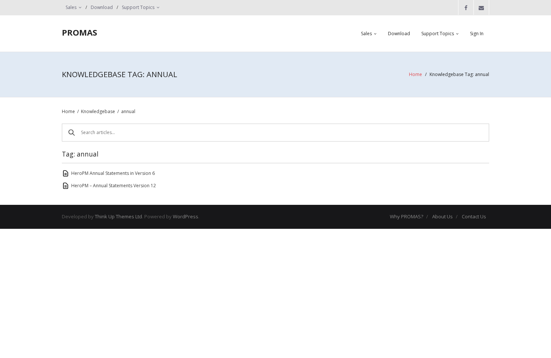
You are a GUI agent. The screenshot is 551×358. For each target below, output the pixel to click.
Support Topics (138, 7)
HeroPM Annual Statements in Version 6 (113, 173)
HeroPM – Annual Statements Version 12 (113, 185)
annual (128, 111)
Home (415, 74)
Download (102, 7)
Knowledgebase (98, 111)
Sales (71, 7)
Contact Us (474, 216)
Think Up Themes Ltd (118, 216)
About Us (442, 216)
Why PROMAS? (406, 216)
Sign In (477, 33)
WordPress (185, 216)
